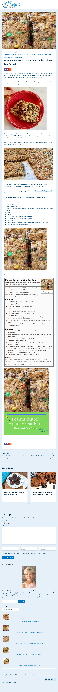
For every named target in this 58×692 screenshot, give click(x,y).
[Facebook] (46, 679)
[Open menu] (54, 4)
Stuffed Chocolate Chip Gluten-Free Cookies (29, 654)
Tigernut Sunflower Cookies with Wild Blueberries (29, 643)
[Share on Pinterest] (8, 69)
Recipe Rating (6, 521)
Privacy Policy (5, 674)
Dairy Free (14, 54)
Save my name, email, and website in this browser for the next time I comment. (25, 553)
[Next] (54, 487)
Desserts (20, 54)
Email (23, 549)
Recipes (28, 56)
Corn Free (7, 54)
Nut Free (47, 54)
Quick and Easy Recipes (18, 56)
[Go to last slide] (4, 487)
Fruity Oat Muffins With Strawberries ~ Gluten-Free (29, 632)
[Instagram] (49, 679)
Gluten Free (32, 54)
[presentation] (14, 480)
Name (4, 549)
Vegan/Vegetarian (9, 57)
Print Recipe (47, 292)
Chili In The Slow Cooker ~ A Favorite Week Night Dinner (43, 456)
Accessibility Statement (34, 674)
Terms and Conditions (15, 674)
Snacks (33, 56)
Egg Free (26, 54)
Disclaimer (25, 674)
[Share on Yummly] (10, 69)
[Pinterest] (52, 679)
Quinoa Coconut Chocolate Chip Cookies (29, 665)
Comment (5, 525)
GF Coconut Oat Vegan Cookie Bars (29, 621)
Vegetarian (18, 57)
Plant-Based (7, 56)
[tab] (27, 503)
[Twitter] (55, 679)
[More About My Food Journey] (29, 577)
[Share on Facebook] (5, 69)
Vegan (43, 56)
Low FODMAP (40, 54)
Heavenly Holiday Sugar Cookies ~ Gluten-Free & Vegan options (14, 456)
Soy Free (38, 56)
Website (42, 549)
